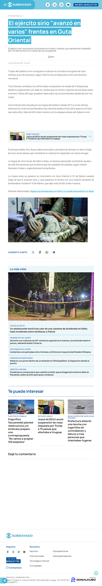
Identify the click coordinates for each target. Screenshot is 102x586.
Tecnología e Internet (39, 561)
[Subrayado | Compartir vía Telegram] (53, 252)
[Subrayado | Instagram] (61, 5)
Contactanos (15, 568)
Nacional (34, 551)
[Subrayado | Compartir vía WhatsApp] (46, 252)
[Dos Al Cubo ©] (83, 581)
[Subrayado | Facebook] (48, 5)
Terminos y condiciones (16, 577)
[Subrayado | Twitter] (55, 5)
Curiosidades (36, 565)
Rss (28, 577)
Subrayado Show (60, 551)
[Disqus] (51, 493)
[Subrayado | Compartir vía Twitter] (33, 252)
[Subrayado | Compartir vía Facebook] (39, 252)
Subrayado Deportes (62, 556)
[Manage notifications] (96, 573)
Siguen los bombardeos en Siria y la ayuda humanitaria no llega (62, 191)
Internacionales (15, 16)
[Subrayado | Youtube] (68, 5)
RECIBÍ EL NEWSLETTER (86, 4)
